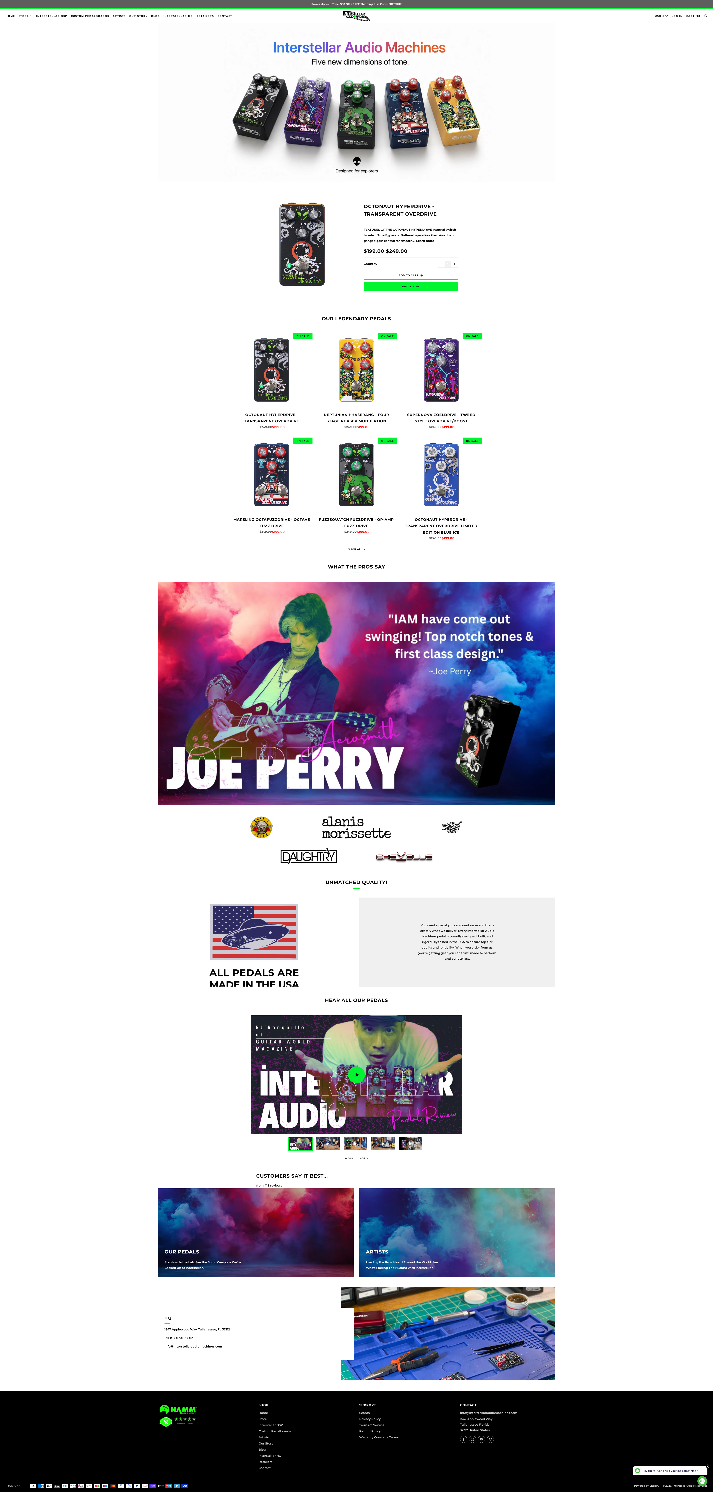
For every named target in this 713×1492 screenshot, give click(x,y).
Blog (155, 15)
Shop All (355, 549)
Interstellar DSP (51, 15)
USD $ (659, 15)
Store (24, 15)
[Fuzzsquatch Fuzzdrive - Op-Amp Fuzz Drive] (356, 475)
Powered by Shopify (646, 1485)
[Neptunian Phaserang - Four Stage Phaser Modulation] (356, 370)
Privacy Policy (370, 1419)
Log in (677, 15)
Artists (119, 15)
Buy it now (411, 286)
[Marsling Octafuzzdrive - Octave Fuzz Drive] (271, 475)
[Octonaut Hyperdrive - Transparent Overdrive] (271, 370)
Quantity (370, 264)
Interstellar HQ (178, 15)
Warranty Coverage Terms (379, 1437)
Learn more (425, 241)
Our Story (138, 15)
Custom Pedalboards (90, 15)
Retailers (205, 15)
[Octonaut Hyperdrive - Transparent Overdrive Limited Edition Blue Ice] (441, 475)
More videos (355, 1158)
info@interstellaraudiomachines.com (193, 1346)
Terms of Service (371, 1425)
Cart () (693, 15)
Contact (224, 15)
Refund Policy (370, 1431)
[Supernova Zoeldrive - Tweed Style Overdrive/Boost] (441, 370)
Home (10, 15)
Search (364, 1413)
